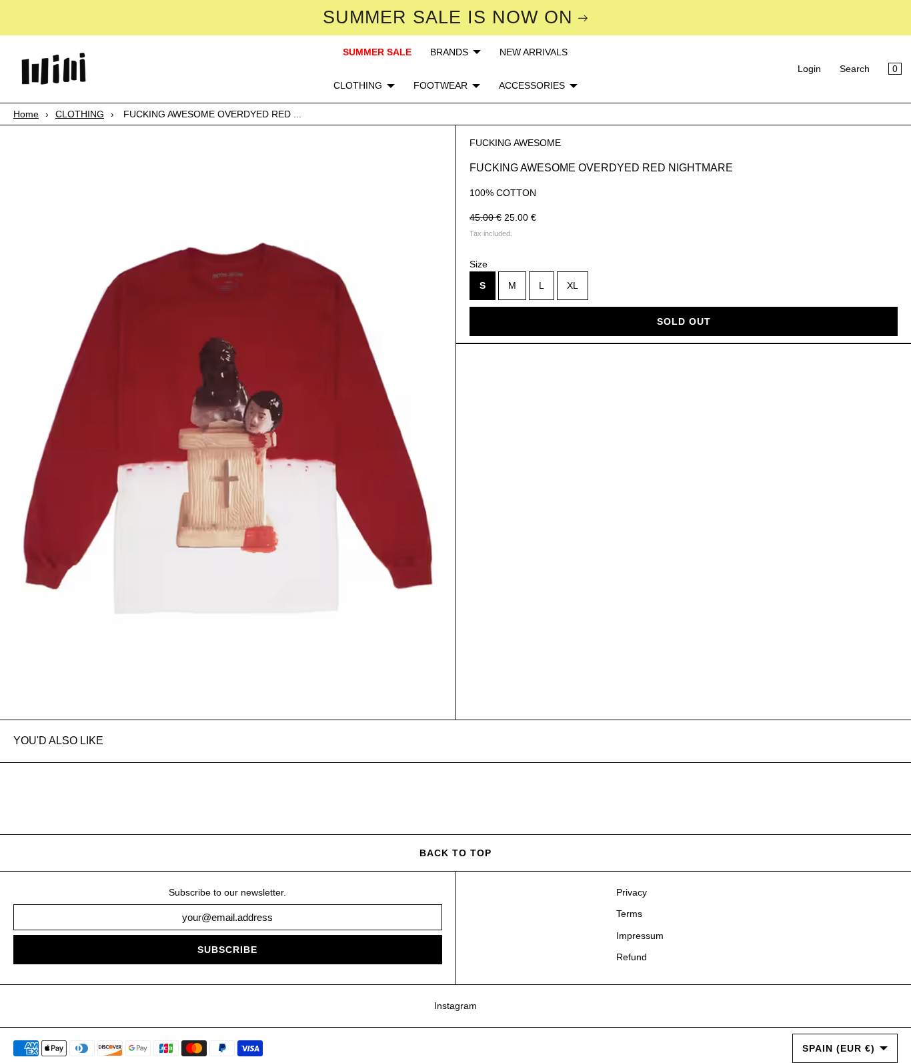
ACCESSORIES (532, 85)
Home (26, 114)
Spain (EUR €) (838, 1048)
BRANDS (449, 52)
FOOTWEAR (440, 85)
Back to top (455, 853)
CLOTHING (357, 85)
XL (572, 286)
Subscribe (227, 949)
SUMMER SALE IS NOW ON (448, 17)
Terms (629, 913)
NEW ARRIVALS (534, 52)
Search (855, 68)
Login (809, 68)
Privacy (631, 892)
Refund (631, 957)
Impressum (640, 935)
